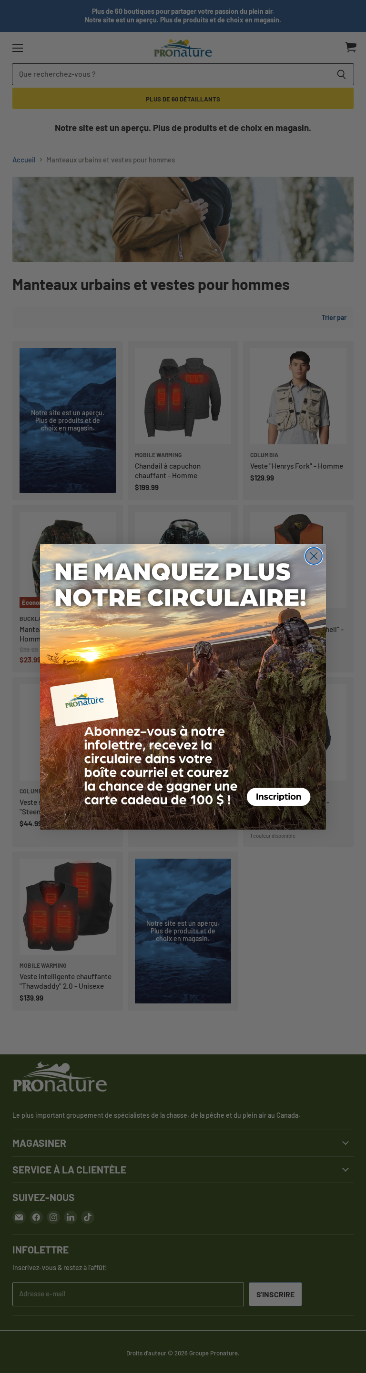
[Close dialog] (313, 556)
